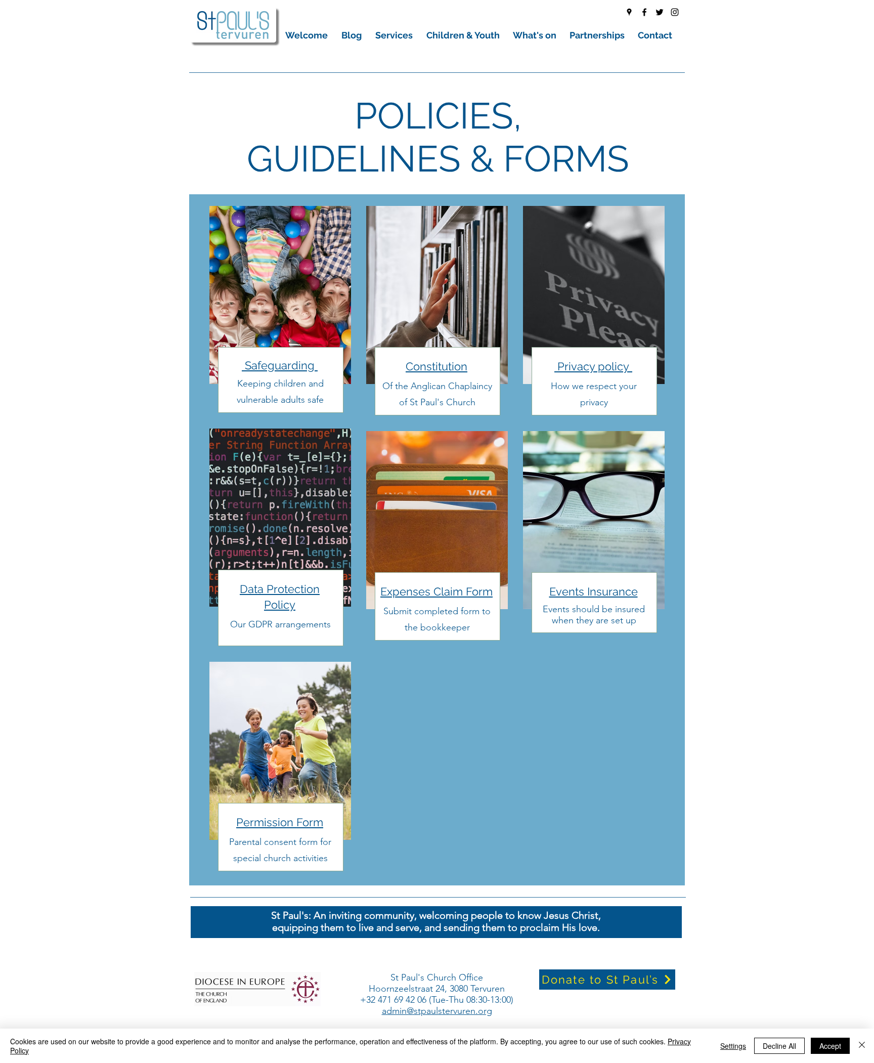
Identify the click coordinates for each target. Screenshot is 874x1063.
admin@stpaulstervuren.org (437, 1010)
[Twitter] (659, 12)
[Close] (862, 1046)
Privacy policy (593, 366)
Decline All (779, 1046)
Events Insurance (593, 591)
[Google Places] (629, 12)
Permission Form (279, 822)
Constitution (436, 366)
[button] (308, 35)
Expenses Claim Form (436, 591)
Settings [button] (733, 1046)
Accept (830, 1046)
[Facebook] (644, 12)
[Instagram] (675, 12)
